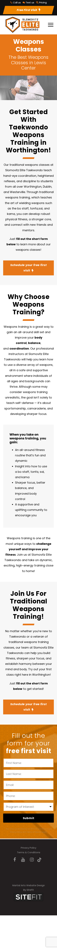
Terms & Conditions (28, 852)
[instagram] (32, 859)
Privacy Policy (28, 847)
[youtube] (23, 859)
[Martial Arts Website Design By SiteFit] (28, 896)
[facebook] (14, 859)
